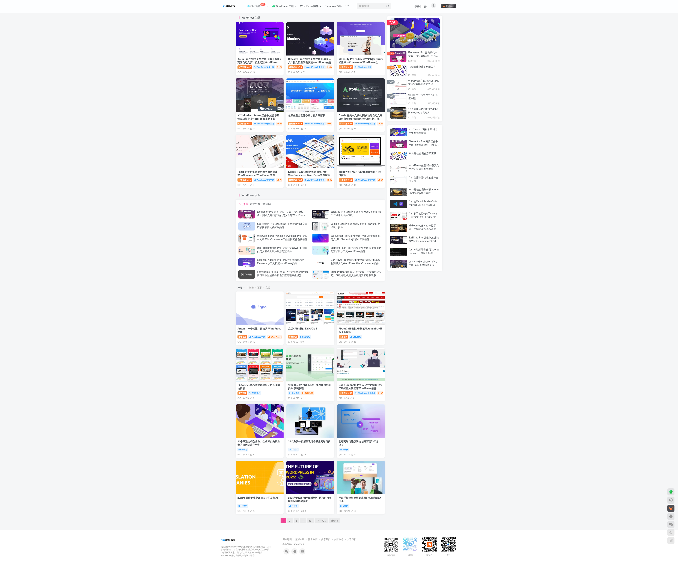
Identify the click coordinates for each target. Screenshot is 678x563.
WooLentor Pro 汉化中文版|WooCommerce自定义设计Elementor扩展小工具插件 (356, 237)
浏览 (251, 287)
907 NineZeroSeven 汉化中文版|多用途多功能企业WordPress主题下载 (258, 117)
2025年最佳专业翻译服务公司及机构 (257, 497)
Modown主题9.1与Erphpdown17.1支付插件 (360, 173)
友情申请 (338, 539)
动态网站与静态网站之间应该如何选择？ (358, 443)
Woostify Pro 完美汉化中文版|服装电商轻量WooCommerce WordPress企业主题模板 (361, 62)
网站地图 (287, 539)
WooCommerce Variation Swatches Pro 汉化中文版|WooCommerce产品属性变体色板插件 (282, 237)
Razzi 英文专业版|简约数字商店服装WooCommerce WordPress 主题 (257, 173)
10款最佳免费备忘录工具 (422, 66)
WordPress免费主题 (279, 336)
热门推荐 (243, 203)
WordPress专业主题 (265, 67)
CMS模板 (306, 336)
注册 (424, 6)
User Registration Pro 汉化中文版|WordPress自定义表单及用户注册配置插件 (282, 249)
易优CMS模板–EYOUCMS (302, 328)
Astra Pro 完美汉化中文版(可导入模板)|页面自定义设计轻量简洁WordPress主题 (259, 62)
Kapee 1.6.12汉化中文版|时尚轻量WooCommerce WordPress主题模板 (309, 173)
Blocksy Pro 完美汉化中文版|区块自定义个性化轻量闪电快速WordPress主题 (309, 60)
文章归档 (351, 539)
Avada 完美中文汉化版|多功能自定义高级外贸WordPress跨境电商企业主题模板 (360, 118)
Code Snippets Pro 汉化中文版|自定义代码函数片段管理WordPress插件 (360, 386)
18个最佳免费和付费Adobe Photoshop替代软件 (423, 110)
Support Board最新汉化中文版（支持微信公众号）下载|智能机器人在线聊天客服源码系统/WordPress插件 (356, 275)
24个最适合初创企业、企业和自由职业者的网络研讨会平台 (258, 443)
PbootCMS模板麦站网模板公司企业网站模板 (258, 386)
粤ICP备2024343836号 (293, 544)
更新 (259, 287)
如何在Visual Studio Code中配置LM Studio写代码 (423, 203)
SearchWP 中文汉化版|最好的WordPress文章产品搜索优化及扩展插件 (282, 225)
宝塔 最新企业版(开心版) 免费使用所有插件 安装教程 (309, 386)
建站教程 (295, 393)
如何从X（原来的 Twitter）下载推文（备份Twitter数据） (423, 217)
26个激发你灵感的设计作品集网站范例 (309, 441)
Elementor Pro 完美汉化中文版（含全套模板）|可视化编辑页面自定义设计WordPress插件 (282, 215)
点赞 (267, 287)
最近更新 (255, 203)
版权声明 (300, 539)
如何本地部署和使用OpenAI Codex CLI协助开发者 (424, 251)
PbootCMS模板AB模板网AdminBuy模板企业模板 (360, 330)
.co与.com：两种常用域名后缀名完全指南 (423, 131)
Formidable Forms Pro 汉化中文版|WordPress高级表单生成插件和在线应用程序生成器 (282, 273)
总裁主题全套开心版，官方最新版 (306, 115)
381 (310, 520)
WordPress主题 (364, 67)
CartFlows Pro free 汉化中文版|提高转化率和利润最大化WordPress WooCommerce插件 (355, 261)
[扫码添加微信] (670, 524)
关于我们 (325, 539)
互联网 (244, 449)
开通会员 (450, 5)
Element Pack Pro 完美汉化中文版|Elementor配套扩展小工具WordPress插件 (356, 249)
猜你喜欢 (267, 203)
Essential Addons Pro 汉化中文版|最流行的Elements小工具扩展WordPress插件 (281, 261)
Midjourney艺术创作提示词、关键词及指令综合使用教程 (423, 229)
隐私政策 (312, 539)
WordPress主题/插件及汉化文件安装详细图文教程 (423, 82)
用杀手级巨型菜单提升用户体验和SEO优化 (360, 499)
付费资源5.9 (244, 67)
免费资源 (242, 336)
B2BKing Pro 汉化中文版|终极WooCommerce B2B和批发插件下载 (356, 213)
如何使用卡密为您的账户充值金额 (423, 96)
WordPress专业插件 (366, 393)
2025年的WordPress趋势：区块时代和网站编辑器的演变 (310, 499)
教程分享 (309, 393)
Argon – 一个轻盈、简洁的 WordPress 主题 (259, 330)
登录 (417, 6)
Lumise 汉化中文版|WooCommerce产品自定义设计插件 (355, 225)
